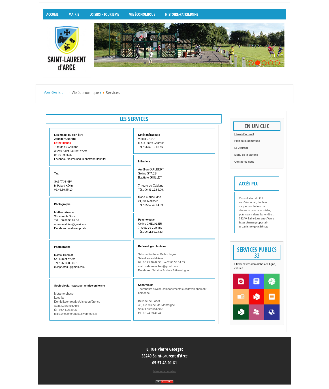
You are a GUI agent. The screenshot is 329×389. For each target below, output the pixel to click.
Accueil (52, 14)
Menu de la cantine (246, 154)
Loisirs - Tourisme (104, 14)
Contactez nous (244, 161)
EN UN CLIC (256, 126)
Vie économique (142, 14)
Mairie (73, 14)
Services (113, 92)
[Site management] (164, 381)
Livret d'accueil (244, 134)
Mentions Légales (164, 371)
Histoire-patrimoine (181, 14)
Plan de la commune (247, 140)
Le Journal (241, 147)
